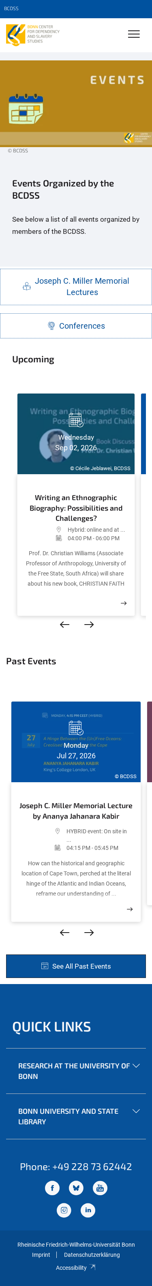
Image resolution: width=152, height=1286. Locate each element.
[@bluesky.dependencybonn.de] (76, 1189)
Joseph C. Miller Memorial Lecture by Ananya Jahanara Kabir (76, 810)
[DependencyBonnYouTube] (100, 1189)
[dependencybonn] (88, 1211)
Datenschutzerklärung (92, 1255)
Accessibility (71, 1268)
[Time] (47, 538)
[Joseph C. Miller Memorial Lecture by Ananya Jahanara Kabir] (130, 909)
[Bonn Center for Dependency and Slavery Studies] (33, 35)
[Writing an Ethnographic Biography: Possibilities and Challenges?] (123, 603)
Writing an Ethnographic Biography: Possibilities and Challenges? (76, 507)
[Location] (47, 530)
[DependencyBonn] (52, 1189)
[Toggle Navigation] (134, 34)
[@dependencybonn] (64, 1211)
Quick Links (51, 1026)
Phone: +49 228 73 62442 (76, 1166)
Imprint (41, 1255)
